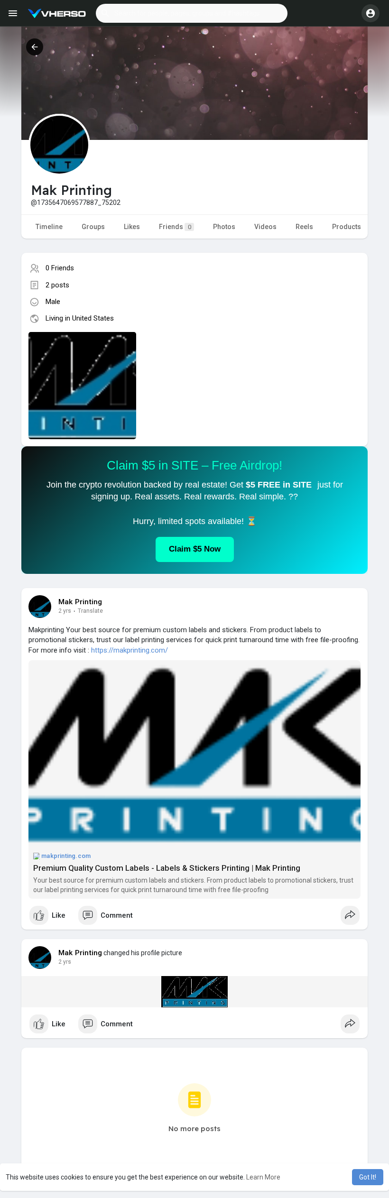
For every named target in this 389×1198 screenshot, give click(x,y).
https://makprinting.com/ (129, 650)
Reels (304, 226)
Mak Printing (80, 602)
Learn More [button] (263, 1177)
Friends (175, 226)
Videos (265, 226)
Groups (93, 226)
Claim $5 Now (195, 548)
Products (346, 226)
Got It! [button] (367, 1177)
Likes (132, 226)
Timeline (49, 226)
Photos (224, 226)
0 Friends (60, 268)
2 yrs (64, 611)
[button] (191, 13)
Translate (90, 611)
